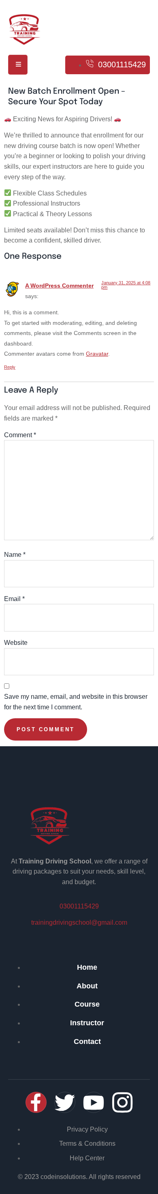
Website (16, 642)
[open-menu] (18, 65)
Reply (9, 367)
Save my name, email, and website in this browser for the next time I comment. (75, 702)
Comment (20, 435)
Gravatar (97, 353)
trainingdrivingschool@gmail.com (79, 922)
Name (15, 554)
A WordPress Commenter (59, 285)
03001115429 (79, 906)
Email (14, 598)
